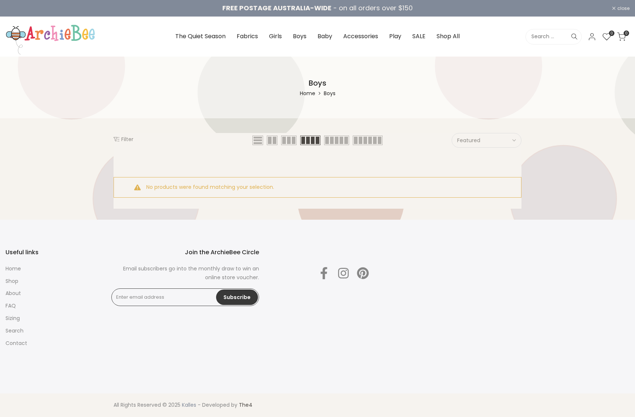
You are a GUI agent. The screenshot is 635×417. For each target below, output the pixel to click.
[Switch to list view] (257, 140)
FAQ (11, 305)
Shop (12, 281)
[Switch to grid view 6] (368, 140)
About (13, 293)
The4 (245, 405)
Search (15, 330)
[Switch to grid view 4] (310, 140)
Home (307, 93)
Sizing (13, 318)
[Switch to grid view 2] (272, 140)
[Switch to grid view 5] (336, 140)
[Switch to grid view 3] (289, 140)
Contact (16, 343)
